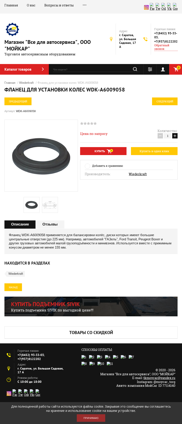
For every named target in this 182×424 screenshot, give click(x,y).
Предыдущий (18, 101)
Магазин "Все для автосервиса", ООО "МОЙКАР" (47, 45)
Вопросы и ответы (59, 5)
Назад (13, 287)
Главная (11, 5)
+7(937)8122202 (166, 41)
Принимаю (91, 418)
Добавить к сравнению (107, 165)
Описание (20, 224)
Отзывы (50, 224)
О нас (31, 5)
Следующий (164, 101)
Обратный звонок (161, 47)
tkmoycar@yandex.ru (159, 378)
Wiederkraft (26, 82)
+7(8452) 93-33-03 (31, 355)
